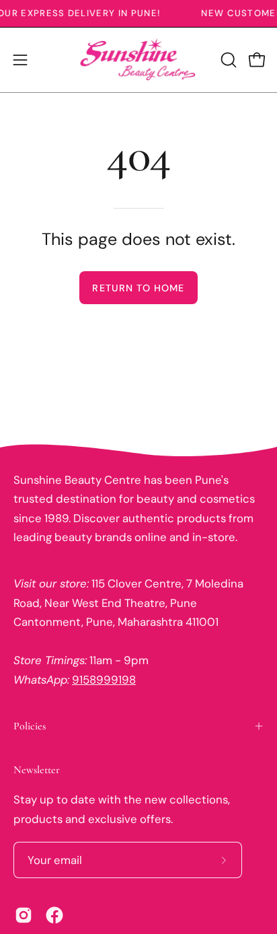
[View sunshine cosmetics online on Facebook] (54, 915)
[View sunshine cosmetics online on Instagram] (23, 915)
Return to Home (138, 288)
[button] (227, 59)
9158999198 (104, 679)
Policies (29, 726)
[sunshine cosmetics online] (138, 60)
